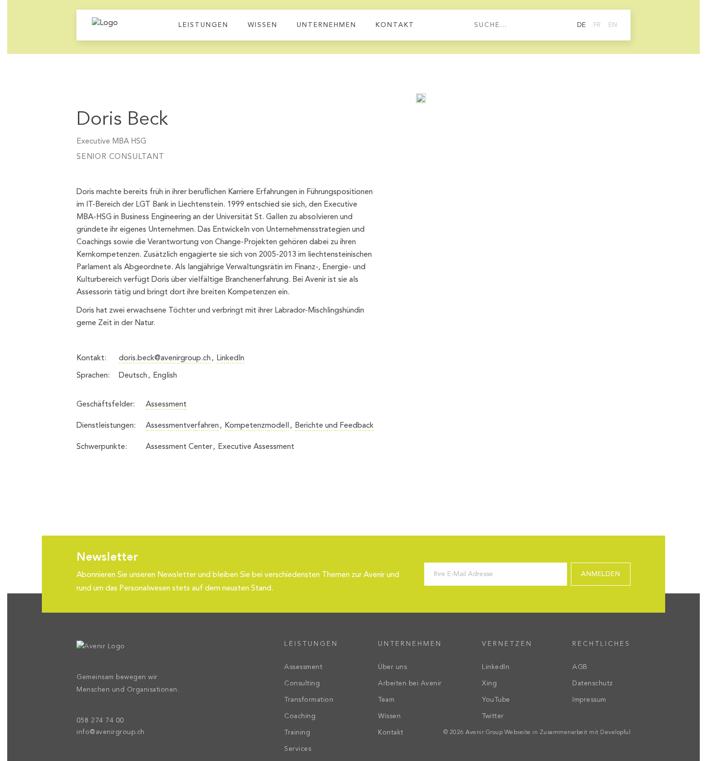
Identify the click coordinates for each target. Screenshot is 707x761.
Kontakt (395, 25)
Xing (489, 683)
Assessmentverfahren (182, 426)
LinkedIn (230, 358)
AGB (580, 667)
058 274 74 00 (100, 720)
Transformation (308, 699)
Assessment (166, 404)
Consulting (302, 683)
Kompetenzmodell (257, 426)
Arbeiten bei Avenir (410, 683)
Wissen (263, 25)
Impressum (589, 699)
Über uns (392, 667)
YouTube (496, 699)
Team (386, 699)
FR (597, 25)
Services (297, 749)
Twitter (493, 716)
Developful (615, 732)
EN (612, 25)
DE (581, 25)
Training (297, 732)
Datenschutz (592, 683)
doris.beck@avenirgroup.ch (165, 358)
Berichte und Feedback (334, 426)
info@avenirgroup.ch (110, 732)
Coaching (300, 716)
